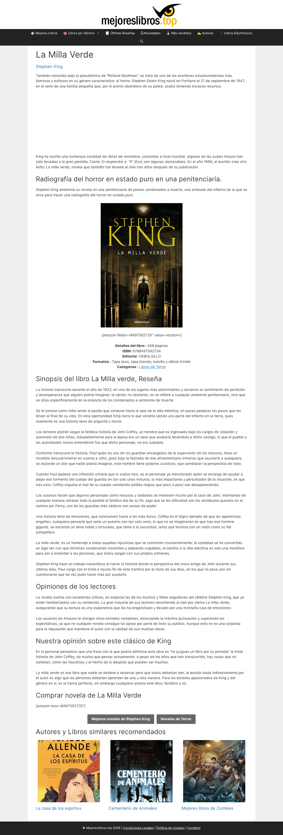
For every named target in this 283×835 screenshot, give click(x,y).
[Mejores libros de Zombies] (214, 799)
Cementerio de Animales (133, 808)
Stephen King (49, 66)
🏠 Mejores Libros (44, 33)
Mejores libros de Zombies (207, 808)
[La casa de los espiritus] (69, 799)
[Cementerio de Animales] (141, 799)
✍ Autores (205, 33)
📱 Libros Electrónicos (235, 33)
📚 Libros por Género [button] (79, 33)
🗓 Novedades (151, 33)
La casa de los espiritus (58, 808)
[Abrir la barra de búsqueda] (141, 41)
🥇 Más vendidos (178, 33)
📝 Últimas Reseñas (120, 33)
